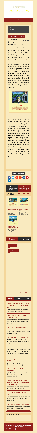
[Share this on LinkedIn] (10, 180)
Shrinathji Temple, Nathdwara (22, 425)
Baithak (15, 36)
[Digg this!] (24, 177)
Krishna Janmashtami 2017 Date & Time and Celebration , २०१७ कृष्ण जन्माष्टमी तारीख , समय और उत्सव (18, 382)
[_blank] (13, 177)
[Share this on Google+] (17, 177)
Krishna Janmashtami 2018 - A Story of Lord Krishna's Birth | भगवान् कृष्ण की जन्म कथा (18, 305)
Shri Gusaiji (12, 29)
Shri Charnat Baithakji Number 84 (17, 347)
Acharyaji (10, 36)
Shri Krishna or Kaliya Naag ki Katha (18, 337)
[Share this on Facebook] (10, 177)
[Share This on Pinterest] (28, 177)
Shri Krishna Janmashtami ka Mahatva (19, 404)
